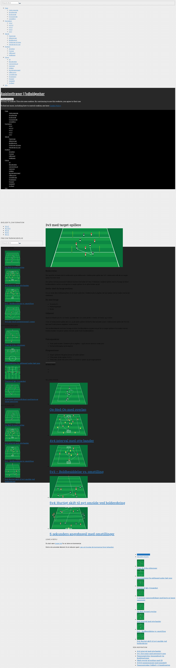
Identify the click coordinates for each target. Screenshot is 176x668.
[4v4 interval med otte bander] (90, 425)
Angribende (13, 12)
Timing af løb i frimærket (147, 588)
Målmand (12, 53)
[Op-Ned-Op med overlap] (90, 394)
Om (6, 85)
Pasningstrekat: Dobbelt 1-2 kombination (153, 665)
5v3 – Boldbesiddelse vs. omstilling (77, 471)
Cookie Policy (55, 106)
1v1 (9, 59)
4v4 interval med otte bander (72, 440)
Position (7, 46)
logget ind (58, 543)
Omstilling (12, 19)
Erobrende (12, 14)
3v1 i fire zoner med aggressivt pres (151, 653)
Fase (6, 8)
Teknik (7, 34)
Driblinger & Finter (15, 42)
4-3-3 (10, 27)
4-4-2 (10, 29)
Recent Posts (143, 557)
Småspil (11, 83)
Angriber (12, 49)
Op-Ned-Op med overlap (68, 409)
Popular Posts (143, 554)
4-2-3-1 (11, 25)
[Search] (20, 3)
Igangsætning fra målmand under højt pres (154, 578)
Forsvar (11, 51)
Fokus (7, 57)
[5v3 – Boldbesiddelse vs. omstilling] (90, 456)
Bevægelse (13, 61)
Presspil (11, 79)
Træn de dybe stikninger (147, 568)
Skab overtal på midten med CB (150, 660)
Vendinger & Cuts (14, 44)
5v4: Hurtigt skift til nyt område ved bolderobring (87, 503)
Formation (8, 21)
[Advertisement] (88, 205)
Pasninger (12, 36)
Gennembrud (13, 64)
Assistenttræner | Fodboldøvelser (23, 93)
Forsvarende (13, 16)
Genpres (12, 66)
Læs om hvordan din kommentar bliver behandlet (97, 547)
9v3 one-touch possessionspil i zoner (20, 322)
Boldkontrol (13, 40)
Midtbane (12, 55)
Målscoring (12, 72)
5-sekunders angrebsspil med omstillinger (82, 534)
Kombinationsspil (14, 70)
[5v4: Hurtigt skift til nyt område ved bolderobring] (90, 487)
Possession (12, 76)
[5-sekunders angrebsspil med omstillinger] (90, 518)
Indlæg (11, 68)
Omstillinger (13, 74)
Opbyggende (13, 10)
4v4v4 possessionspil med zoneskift (152, 663)
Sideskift (12, 81)
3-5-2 (10, 23)
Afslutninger (13, 38)
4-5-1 (10, 31)
